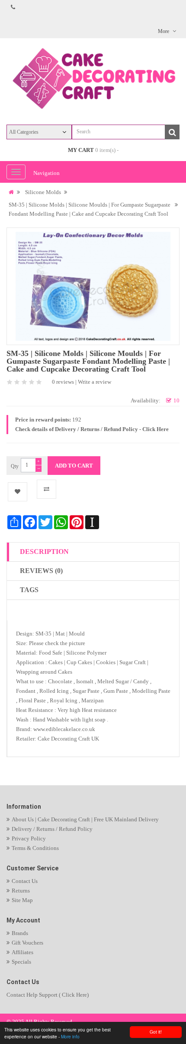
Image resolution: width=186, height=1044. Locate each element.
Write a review (94, 382)
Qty (15, 466)
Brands (20, 933)
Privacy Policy (29, 838)
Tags (29, 589)
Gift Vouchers (27, 942)
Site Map (22, 900)
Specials (21, 961)
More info (70, 1036)
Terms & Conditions (35, 848)
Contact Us (25, 881)
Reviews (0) (41, 570)
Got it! (156, 1031)
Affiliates (22, 952)
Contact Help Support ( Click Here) (47, 994)
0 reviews (63, 382)
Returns (21, 890)
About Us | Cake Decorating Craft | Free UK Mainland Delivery (85, 819)
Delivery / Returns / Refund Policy (52, 829)
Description (44, 551)
